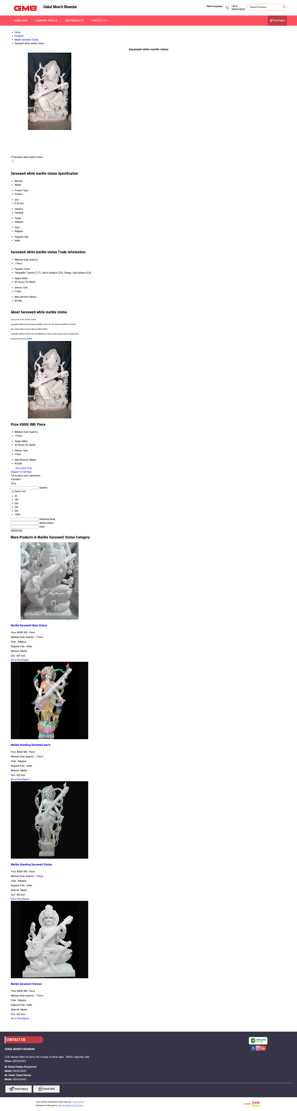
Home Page (21, 20)
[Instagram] (258, 1050)
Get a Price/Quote (20, 659)
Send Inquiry (279, 20)
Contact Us (98, 20)
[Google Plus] (263, 1050)
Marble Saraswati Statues (26, 984)
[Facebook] (253, 1050)
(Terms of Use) (78, 1102)
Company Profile (46, 20)
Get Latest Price (23, 468)
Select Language (214, 6)
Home (17, 32)
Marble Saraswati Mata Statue (29, 625)
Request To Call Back (21, 471)
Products (19, 36)
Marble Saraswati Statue (27, 39)
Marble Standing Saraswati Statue (31, 864)
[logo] (25, 14)
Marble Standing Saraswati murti (30, 745)
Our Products (74, 20)
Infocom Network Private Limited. (70, 1105)
